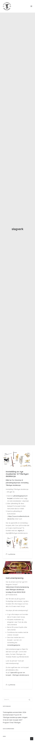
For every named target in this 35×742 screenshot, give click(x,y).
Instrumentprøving (14, 578)
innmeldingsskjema (13, 645)
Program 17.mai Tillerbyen (12, 722)
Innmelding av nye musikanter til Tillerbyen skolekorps (17, 473)
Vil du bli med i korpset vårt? (12, 720)
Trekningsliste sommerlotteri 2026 (14, 712)
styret (20, 530)
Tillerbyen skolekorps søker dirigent (15, 717)
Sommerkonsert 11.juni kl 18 (12, 715)
